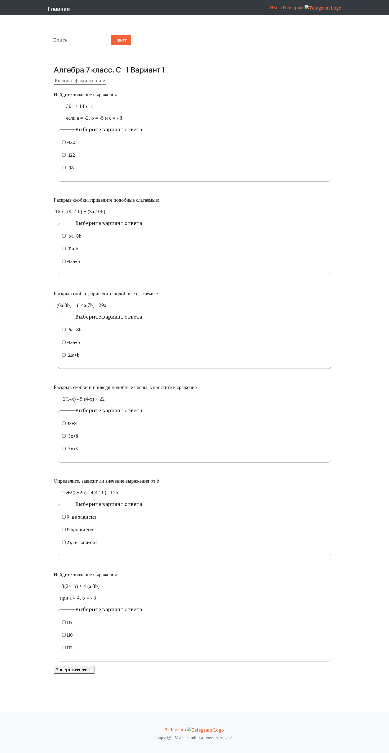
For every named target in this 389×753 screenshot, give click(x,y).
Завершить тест (74, 669)
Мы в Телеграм (287, 7)
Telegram (176, 729)
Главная (59, 8)
